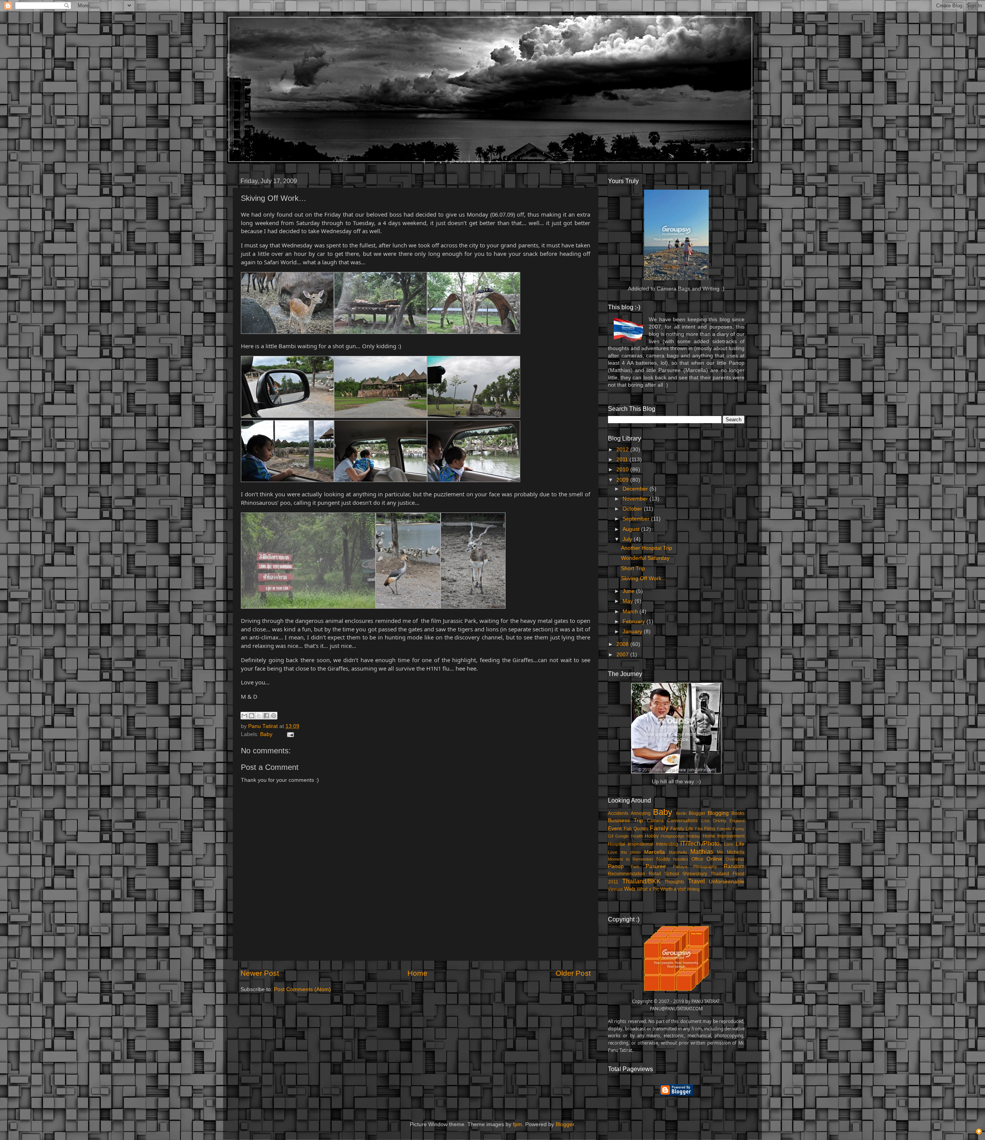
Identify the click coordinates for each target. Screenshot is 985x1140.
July (628, 539)
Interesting (667, 844)
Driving (719, 820)
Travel (696, 881)
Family (659, 828)
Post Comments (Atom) (302, 989)
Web (629, 889)
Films (709, 828)
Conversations (682, 820)
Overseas (735, 859)
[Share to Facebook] (266, 715)
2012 (623, 449)
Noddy (663, 859)
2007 (623, 655)
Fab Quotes (636, 828)
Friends (724, 828)
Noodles (680, 859)
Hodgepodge (672, 836)
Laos (728, 844)
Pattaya (680, 866)
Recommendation (626, 873)
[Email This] (244, 715)
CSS (705, 820)
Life (740, 844)
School (671, 873)
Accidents (618, 813)
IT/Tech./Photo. (700, 843)
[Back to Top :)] (979, 1132)
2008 (623, 644)
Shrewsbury (694, 873)
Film (699, 828)
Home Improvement (724, 836)
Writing (693, 889)
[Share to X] (259, 715)
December (636, 489)
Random (734, 866)
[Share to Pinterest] (273, 715)
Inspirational (640, 844)
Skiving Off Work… (644, 578)
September (637, 519)
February (634, 621)
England (737, 820)
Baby (266, 734)
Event (615, 828)
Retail (655, 873)
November (636, 499)
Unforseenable (727, 882)
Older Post (573, 973)
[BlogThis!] (251, 715)
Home (417, 973)
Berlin (681, 813)
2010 (623, 469)
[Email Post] (289, 734)
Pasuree (656, 866)
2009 (623, 480)
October (633, 509)
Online (714, 859)
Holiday (693, 836)
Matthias (701, 851)
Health (637, 836)
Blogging (718, 813)
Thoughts (674, 882)
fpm (517, 1124)
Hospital (616, 844)
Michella (736, 852)
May (628, 601)
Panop (616, 866)
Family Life (681, 828)
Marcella (654, 852)
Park (635, 866)
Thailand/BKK (641, 881)
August (632, 529)
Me (720, 852)
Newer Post (259, 973)
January (633, 631)
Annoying (641, 813)
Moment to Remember (630, 859)
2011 (622, 459)
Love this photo (624, 852)
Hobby (652, 836)
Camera (655, 820)
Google (622, 836)
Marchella (678, 852)
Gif (610, 836)
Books (738, 813)
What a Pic (648, 889)
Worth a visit (673, 889)
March (631, 611)
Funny (739, 828)
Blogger (697, 813)
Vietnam (615, 889)
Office (697, 859)
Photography (705, 866)
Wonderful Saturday (645, 558)
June (629, 591)
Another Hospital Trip (646, 548)
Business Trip (625, 820)
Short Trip (633, 568)
